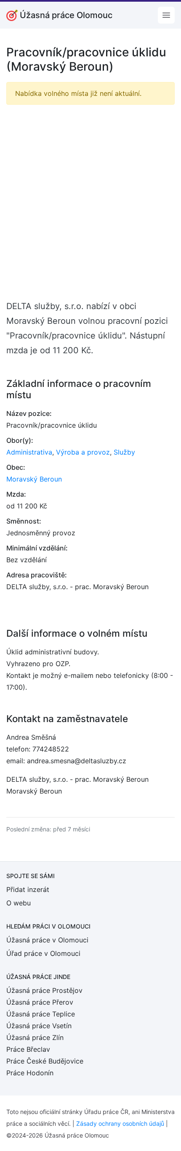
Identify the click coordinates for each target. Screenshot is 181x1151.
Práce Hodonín (29, 1073)
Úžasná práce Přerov (39, 1002)
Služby (124, 452)
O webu (18, 903)
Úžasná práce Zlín (35, 1037)
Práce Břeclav (28, 1049)
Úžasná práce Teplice (40, 1014)
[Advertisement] (90, 201)
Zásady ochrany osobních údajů (120, 1123)
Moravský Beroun (34, 479)
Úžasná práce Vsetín (39, 1025)
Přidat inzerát (27, 889)
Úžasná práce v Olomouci (47, 940)
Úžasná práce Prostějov (44, 990)
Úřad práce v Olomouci (43, 953)
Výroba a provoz (83, 452)
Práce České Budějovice (44, 1061)
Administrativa (29, 452)
